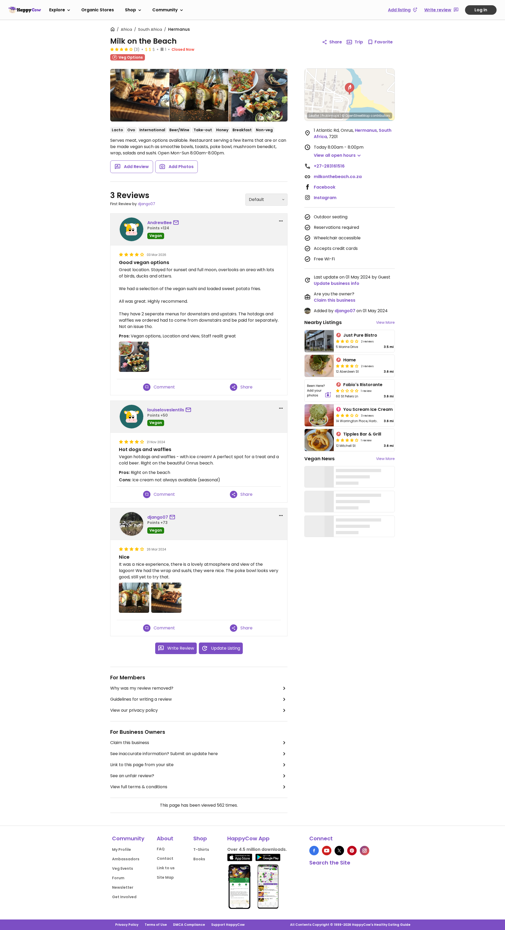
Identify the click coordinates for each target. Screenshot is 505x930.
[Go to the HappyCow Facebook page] (314, 850)
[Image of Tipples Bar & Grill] (319, 440)
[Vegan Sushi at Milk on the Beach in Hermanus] (198, 95)
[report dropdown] (281, 221)
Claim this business (129, 743)
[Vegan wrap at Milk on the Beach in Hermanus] (139, 96)
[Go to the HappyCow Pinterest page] (352, 850)
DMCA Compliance (189, 924)
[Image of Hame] (319, 366)
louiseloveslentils (165, 410)
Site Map (165, 877)
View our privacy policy (134, 710)
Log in (480, 10)
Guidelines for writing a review (141, 699)
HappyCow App (248, 838)
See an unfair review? (132, 776)
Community (165, 10)
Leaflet (314, 115)
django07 (146, 203)
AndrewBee (159, 223)
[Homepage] (24, 9)
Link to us (166, 868)
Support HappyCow (228, 924)
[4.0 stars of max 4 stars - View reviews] (121, 49)
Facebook (324, 187)
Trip (359, 42)
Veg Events (122, 868)
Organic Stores (97, 10)
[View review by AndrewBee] (131, 229)
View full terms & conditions (138, 787)
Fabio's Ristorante (362, 385)
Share (335, 42)
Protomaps (330, 115)
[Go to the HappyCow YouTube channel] (326, 850)
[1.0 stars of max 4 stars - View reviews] (347, 390)
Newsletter (122, 887)
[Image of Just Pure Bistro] (319, 341)
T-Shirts (201, 849)
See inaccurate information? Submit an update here (164, 754)
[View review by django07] (131, 524)
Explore (57, 10)
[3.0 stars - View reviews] (347, 415)
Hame (349, 360)
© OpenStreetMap (356, 115)
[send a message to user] (177, 223)
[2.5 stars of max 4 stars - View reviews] (347, 341)
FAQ (161, 849)
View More (385, 322)
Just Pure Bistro (360, 335)
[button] (349, 89)
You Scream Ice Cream (368, 409)
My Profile (121, 849)
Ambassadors (125, 859)
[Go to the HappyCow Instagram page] (364, 850)
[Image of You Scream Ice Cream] (319, 415)
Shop (130, 10)
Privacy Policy (126, 924)
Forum (118, 878)
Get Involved (124, 896)
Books (199, 859)
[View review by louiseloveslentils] (131, 416)
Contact (165, 858)
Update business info (336, 283)
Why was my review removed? (141, 688)
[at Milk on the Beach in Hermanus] (258, 95)
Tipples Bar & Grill (362, 434)
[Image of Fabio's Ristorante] (319, 391)
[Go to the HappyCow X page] (339, 850)
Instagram (325, 198)
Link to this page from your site (142, 765)
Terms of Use (156, 924)
